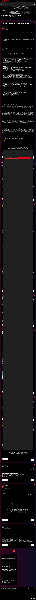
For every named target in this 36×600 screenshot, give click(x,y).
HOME (6, 588)
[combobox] (18, 10)
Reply (32, 459)
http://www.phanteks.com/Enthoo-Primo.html (19, 53)
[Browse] (2, 4)
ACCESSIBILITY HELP (14, 588)
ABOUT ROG (2, 588)
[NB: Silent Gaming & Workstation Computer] (34, 163)
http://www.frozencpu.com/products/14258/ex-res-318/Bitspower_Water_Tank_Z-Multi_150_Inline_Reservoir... (18, 58)
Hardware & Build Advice (17, 15)
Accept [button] (25, 157)
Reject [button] (11, 157)
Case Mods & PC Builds (5, 566)
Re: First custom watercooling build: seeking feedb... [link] (8, 16)
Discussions (11, 15)
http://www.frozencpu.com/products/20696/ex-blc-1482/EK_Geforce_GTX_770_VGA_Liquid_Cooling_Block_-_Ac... (18, 70)
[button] (3, 459)
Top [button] (2, 597)
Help (32, 4)
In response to (8, 488)
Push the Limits (4, 577)
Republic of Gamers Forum (4, 15)
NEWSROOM (9, 588)
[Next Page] (25, 551)
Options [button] (33, 31)
